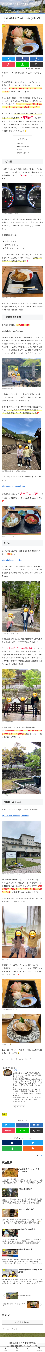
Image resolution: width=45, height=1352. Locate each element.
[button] (40, 642)
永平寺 (19, 149)
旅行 (5, 1114)
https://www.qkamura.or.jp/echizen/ (15, 816)
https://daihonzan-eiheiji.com (13, 560)
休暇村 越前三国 (23, 153)
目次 (19, 139)
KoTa (15, 1070)
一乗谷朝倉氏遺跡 (23, 146)
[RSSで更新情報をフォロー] (23, 1106)
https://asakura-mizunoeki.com (13, 486)
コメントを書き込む (22, 1322)
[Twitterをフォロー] (17, 1106)
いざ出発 (20, 143)
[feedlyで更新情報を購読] (20, 1106)
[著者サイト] (14, 1106)
